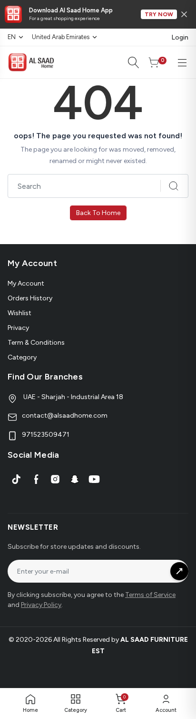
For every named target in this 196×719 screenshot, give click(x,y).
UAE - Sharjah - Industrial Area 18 (72, 397)
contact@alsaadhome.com (65, 415)
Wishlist (19, 313)
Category (22, 357)
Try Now (159, 14)
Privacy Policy (41, 605)
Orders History (30, 298)
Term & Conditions (36, 343)
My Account (26, 283)
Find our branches (45, 376)
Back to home (98, 213)
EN (12, 37)
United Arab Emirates (60, 37)
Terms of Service (150, 595)
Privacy (18, 328)
